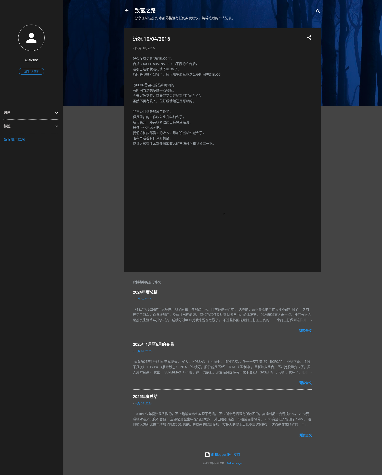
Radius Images (235, 463)
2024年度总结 (145, 292)
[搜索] (318, 12)
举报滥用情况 (14, 140)
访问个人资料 (31, 71)
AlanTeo (31, 60)
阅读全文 (305, 331)
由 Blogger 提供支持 (225, 455)
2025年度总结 (145, 396)
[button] (309, 38)
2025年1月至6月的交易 (153, 344)
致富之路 (145, 11)
